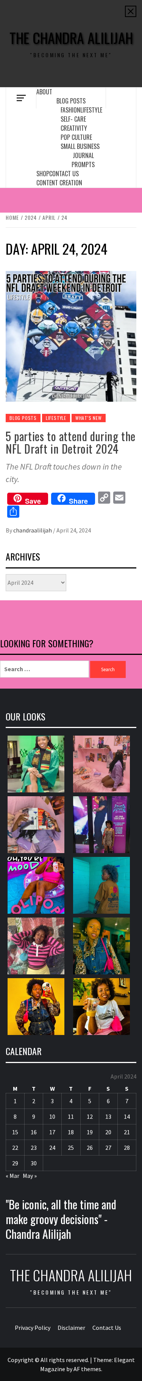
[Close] (130, 11)
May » (30, 1175)
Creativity (74, 128)
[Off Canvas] (21, 98)
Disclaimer (71, 1327)
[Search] (121, 97)
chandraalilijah (33, 530)
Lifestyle (91, 109)
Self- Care (73, 119)
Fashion (70, 109)
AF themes (87, 1369)
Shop (42, 173)
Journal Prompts (83, 160)
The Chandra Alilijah (71, 37)
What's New (88, 418)
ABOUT (44, 91)
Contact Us (64, 173)
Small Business (80, 146)
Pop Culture (76, 137)
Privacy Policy (32, 1327)
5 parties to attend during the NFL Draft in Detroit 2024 (71, 442)
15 (15, 1132)
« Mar (12, 1175)
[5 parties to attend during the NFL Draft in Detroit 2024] (71, 335)
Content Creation (59, 182)
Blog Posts (71, 100)
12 (90, 1116)
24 (52, 1147)
